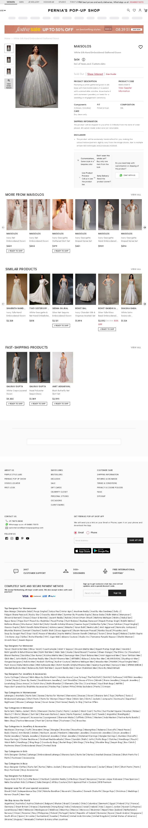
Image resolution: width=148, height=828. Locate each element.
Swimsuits (119, 699)
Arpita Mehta (64, 633)
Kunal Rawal (80, 652)
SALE (53, 483)
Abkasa (85, 658)
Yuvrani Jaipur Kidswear (110, 779)
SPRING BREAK (135, 665)
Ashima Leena (56, 627)
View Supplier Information (125, 89)
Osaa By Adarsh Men (52, 614)
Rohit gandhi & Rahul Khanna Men (21, 652)
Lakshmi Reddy (58, 779)
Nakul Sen (126, 617)
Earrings (20, 729)
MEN (21, 2)
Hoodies (127, 711)
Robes (136, 711)
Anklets (34, 732)
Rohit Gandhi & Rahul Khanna (59, 624)
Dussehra (77, 791)
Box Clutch (129, 742)
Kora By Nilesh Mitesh (109, 668)
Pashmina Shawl (13, 745)
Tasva (7, 649)
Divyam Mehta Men (84, 649)
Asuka (70, 652)
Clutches (113, 739)
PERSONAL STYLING (60, 496)
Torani (102, 633)
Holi (14, 791)
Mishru (116, 617)
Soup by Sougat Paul (15, 633)
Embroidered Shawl (32, 745)
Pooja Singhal (40, 611)
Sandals (76, 739)
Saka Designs (43, 782)
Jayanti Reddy (56, 617)
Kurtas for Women (55, 695)
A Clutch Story (38, 683)
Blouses (20, 702)
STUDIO (62, 2)
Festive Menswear (25, 720)
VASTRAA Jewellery (133, 677)
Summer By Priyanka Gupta (77, 614)
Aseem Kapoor (26, 640)
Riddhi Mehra (127, 621)
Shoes (68, 739)
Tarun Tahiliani (115, 624)
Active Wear (52, 720)
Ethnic (89, 717)
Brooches (81, 720)
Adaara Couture (69, 637)
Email (81, 532)
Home (7, 38)
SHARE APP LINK (135, 540)
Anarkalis (20, 695)
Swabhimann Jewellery (49, 680)
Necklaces (9, 729)
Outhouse (117, 677)
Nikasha (69, 627)
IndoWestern (110, 717)
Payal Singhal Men (128, 661)
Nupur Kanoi (10, 621)
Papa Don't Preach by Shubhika (33, 621)
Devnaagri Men (72, 655)
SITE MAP (101, 496)
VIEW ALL (136, 194)
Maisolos (82, 46)
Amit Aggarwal (107, 627)
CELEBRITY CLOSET (59, 492)
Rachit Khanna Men (60, 658)
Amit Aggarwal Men (110, 655)
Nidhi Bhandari (54, 683)
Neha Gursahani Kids (15, 782)
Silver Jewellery (69, 736)
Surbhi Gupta (136, 633)
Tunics (129, 695)
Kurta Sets (31, 695)
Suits (59, 711)
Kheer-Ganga (105, 652)
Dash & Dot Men (20, 649)
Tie (73, 720)
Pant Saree (61, 702)
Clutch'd (107, 677)
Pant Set (40, 720)
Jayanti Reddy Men (64, 668)
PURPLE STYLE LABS (13, 474)
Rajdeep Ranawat (88, 621)
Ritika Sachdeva (84, 686)
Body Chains (11, 732)
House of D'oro (86, 680)
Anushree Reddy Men (39, 658)
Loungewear (50, 717)
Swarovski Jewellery (101, 732)
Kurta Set (81, 754)
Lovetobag (10, 683)
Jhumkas (121, 736)
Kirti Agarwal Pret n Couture (82, 782)
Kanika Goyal (104, 630)
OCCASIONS (56, 500)
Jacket (101, 767)
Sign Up (117, 593)
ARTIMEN (75, 658)
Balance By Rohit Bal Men (40, 668)
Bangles (55, 729)
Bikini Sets (78, 699)
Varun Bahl (80, 627)
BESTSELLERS (56, 474)
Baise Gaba (99, 614)
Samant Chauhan (31, 630)
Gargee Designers (13, 661)
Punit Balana (72, 621)
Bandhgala (123, 714)
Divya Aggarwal (63, 630)
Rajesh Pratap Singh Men (108, 649)
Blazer (110, 767)
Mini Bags (78, 742)
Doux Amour (23, 683)
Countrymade (49, 649)
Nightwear (10, 702)
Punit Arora (10, 665)
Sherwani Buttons (49, 714)
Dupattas (130, 699)
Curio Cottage (12, 677)
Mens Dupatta (11, 717)
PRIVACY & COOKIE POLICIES (110, 487)
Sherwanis (71, 695)
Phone (94, 532)
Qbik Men (9, 658)
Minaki (98, 680)
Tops (112, 695)
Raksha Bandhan (51, 791)
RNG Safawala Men (45, 665)
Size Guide (111, 74)
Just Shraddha (70, 680)
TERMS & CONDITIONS (107, 483)
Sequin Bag (116, 742)
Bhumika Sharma (13, 630)
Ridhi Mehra (112, 614)
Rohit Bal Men (46, 652)
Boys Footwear (12, 770)
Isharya (24, 677)
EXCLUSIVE (55, 479)
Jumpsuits (107, 699)
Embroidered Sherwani (85, 767)
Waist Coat (86, 711)
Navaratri (66, 791)
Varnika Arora (65, 677)
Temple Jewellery (30, 736)
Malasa (123, 633)
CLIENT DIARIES (57, 505)
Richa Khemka (36, 637)
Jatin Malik (21, 658)
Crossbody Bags (50, 742)
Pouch (134, 739)
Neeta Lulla (92, 627)
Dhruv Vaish (35, 649)
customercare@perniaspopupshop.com (26, 528)
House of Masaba (47, 633)
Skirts (88, 699)
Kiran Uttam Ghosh (82, 617)
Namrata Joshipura (126, 627)
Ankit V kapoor (65, 649)
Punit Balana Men (89, 655)
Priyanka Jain (120, 630)
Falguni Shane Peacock (16, 614)
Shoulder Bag (102, 742)
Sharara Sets (101, 695)
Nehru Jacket (22, 711)
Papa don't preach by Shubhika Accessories (26, 686)
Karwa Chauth (12, 794)
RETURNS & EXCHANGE (107, 479)
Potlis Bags (101, 739)
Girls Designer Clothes (15, 754)
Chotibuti (44, 779)
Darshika (25, 655)
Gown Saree (48, 702)
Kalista (68, 617)
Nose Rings (77, 729)
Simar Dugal (113, 633)
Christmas (121, 791)
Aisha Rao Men (98, 658)
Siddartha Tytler (98, 624)
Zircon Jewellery (121, 732)
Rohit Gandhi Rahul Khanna (34, 627)
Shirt (117, 767)
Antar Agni (66, 611)
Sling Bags (34, 742)
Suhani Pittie (68, 686)
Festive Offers (91, 702)
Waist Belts (10, 742)
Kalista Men (29, 661)
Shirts (33, 711)
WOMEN (11, 2)
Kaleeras (102, 729)
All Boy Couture (59, 782)
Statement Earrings (88, 736)
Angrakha (111, 714)
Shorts (8, 714)
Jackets (96, 699)
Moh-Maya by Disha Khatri (43, 677)
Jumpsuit (24, 717)
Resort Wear (65, 699)
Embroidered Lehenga (49, 754)
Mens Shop (10, 720)
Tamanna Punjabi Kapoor (103, 637)
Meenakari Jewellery (79, 732)
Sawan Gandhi (80, 633)
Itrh (46, 637)
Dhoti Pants (33, 699)
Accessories (36, 717)
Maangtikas (90, 729)
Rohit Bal (38, 624)
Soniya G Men (119, 665)
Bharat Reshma (12, 655)
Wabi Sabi (60, 652)
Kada (60, 739)
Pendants (62, 732)
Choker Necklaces (29, 739)
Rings (46, 729)
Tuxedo (101, 714)
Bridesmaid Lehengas (15, 699)
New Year (25, 794)
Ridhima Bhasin (12, 624)
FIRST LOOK (76, 2)
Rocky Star (34, 614)
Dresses (82, 695)
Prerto (97, 686)
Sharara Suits (68, 754)
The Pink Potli (94, 677)
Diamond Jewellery (50, 736)
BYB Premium (104, 782)
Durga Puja (108, 791)
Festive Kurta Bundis (128, 717)
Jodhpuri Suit (89, 714)
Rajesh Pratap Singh (109, 621)
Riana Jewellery (111, 680)
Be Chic (79, 683)
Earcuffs (112, 729)
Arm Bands (24, 732)
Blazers (25, 714)
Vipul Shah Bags (106, 683)
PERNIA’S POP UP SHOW (15, 479)
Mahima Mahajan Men (83, 661)
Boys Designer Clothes (15, 767)
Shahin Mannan (125, 637)
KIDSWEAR (49, 2)
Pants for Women (49, 699)
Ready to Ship (75, 702)
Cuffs (28, 729)
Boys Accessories (29, 770)
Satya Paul (54, 611)
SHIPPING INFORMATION (108, 474)
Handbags (124, 739)
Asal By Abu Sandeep (101, 611)
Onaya (26, 617)
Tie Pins (97, 711)
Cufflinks (80, 717)
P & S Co (21, 779)
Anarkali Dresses (103, 754)
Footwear (65, 720)
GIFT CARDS (56, 487)
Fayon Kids (10, 779)
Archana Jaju (12, 637)
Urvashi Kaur (11, 640)
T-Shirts (16, 714)
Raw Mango (10, 611)
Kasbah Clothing (45, 661)
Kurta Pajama (74, 714)
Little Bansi (32, 779)
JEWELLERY (34, 2)
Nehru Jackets (54, 767)
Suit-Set (35, 714)
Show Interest (95, 74)
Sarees (41, 695)
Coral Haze (90, 683)
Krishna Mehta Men (53, 655)
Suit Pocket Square (112, 711)
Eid (40, 791)
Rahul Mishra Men (25, 665)
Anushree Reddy (81, 611)
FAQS (99, 492)
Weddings (133, 791)
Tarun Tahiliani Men (130, 655)
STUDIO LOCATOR (12, 483)
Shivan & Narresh (13, 617)
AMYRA (119, 683)
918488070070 (136, 2)
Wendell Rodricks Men (15, 668)
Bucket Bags (66, 742)
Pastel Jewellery (12, 736)
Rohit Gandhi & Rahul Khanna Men (73, 665)
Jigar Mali (55, 637)
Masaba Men (102, 661)
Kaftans (120, 695)
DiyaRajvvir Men (130, 658)
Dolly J (117, 611)
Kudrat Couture (62, 661)
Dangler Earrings (107, 736)
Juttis (91, 739)
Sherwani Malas (66, 717)
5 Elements (68, 683)
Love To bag (80, 677)
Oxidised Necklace (49, 739)
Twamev (92, 652)
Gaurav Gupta (12, 627)
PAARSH (113, 661)
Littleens (31, 782)
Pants (66, 711)
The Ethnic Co (120, 652)
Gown (90, 695)
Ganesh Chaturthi (92, 791)
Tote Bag (89, 742)
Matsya (93, 633)
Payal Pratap (57, 621)
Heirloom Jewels (48, 732)
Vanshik (126, 649)
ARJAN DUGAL (113, 658)
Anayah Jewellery (129, 680)
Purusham (134, 652)
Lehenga (32, 754)
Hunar (16, 680)
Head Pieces (124, 729)
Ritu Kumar (26, 624)
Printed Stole (50, 745)
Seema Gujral (82, 624)
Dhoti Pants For (130, 754)
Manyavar (125, 614)
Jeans (63, 714)
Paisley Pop (54, 686)
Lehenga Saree (33, 702)
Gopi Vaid (32, 633)
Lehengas (9, 695)
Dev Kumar (37, 655)
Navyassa (91, 779)
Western (98, 717)
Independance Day (27, 791)
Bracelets (37, 729)
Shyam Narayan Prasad (84, 630)
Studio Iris (84, 637)
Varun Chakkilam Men (86, 668)
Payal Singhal (130, 624)
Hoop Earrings (12, 739)
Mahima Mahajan (103, 617)
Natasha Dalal (25, 611)
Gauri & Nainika (39, 617)
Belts (84, 739)
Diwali (8, 791)
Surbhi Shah (47, 630)
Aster (8, 680)
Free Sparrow (131, 779)
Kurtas (52, 711)
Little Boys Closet (76, 779)
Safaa (24, 637)
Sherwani (42, 711)
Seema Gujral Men (101, 665)
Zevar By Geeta (28, 680)
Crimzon (106, 686)
